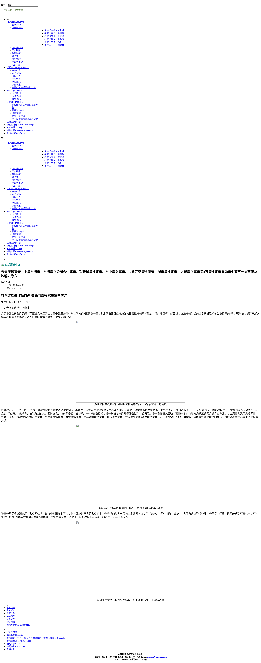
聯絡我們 (8, 10)
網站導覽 (19, 10)
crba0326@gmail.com (157, 657)
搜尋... (4, 5)
